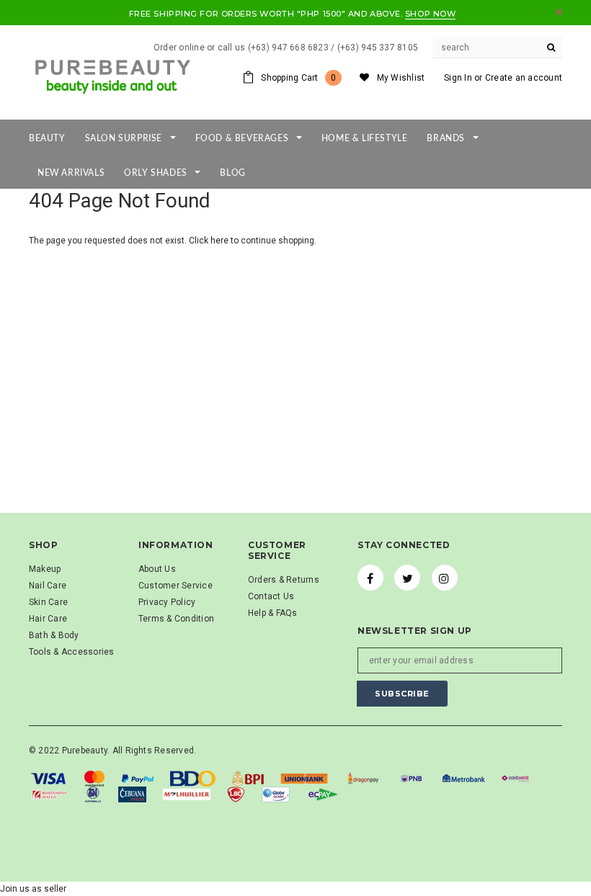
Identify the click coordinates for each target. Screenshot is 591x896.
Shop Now (430, 14)
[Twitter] (407, 578)
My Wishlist (401, 78)
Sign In (458, 78)
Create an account (523, 78)
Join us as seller (33, 889)
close (559, 12)
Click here (210, 241)
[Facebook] (370, 578)
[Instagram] (445, 578)
